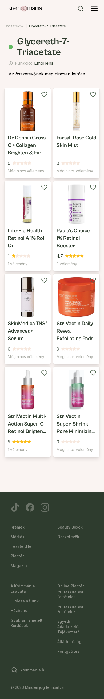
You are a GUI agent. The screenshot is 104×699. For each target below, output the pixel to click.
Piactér (17, 556)
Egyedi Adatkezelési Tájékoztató (69, 626)
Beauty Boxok (70, 527)
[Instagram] (45, 507)
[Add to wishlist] (44, 94)
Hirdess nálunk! (25, 601)
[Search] (80, 8)
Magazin (19, 565)
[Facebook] (30, 507)
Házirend (19, 610)
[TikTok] (15, 507)
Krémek (18, 527)
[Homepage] (25, 9)
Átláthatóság (69, 641)
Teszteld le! (22, 546)
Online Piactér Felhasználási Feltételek (70, 591)
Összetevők (13, 26)
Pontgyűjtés (68, 651)
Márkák (18, 536)
